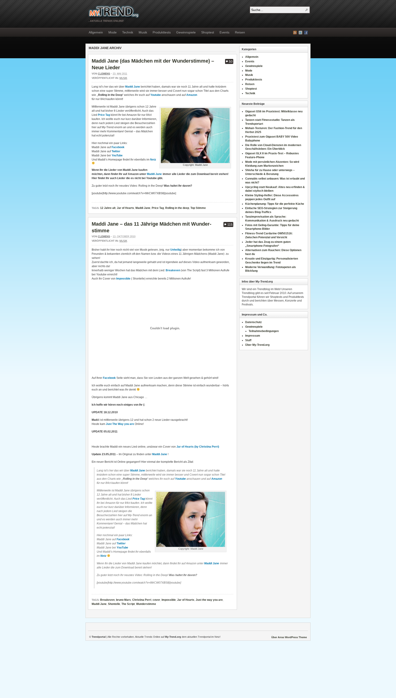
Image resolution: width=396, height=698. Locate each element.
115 (230, 224)
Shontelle (114, 604)
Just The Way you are (120, 424)
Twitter (116, 151)
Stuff (248, 340)
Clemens (104, 73)
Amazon (191, 95)
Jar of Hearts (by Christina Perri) (197, 446)
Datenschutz (253, 322)
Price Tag (104, 114)
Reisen (240, 32)
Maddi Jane (132, 86)
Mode (112, 32)
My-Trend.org (114, 11)
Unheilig (175, 249)
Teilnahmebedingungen (264, 331)
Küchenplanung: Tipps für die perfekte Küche (274, 203)
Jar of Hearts (125, 208)
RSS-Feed (295, 32)
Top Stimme (198, 208)
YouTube (117, 155)
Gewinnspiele (186, 32)
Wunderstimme (146, 604)
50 (231, 61)
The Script (128, 604)
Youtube (155, 95)
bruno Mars (123, 599)
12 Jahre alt (108, 208)
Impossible (123, 278)
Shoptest (207, 32)
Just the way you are (209, 599)
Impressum (252, 335)
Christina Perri (141, 599)
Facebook (306, 32)
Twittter (300, 32)
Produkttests (162, 32)
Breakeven (173, 270)
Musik (143, 32)
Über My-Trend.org (257, 344)
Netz (153, 159)
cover (156, 599)
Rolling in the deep (177, 208)
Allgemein (96, 32)
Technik (127, 32)
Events (224, 32)
